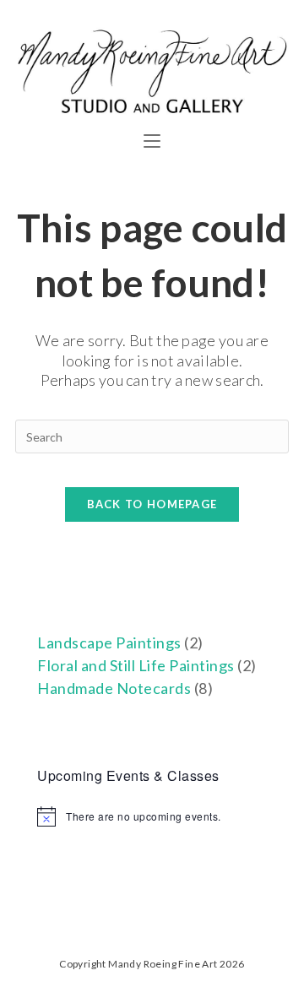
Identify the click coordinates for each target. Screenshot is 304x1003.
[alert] (152, 816)
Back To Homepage (152, 504)
